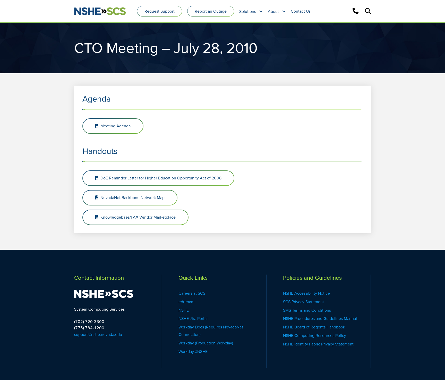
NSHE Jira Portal (193, 318)
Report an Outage (211, 11)
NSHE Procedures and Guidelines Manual (320, 318)
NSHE (184, 310)
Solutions (247, 11)
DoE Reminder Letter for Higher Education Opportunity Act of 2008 (160, 178)
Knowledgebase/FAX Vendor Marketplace (137, 217)
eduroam (186, 302)
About (273, 11)
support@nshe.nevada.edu (98, 334)
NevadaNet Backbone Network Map (132, 198)
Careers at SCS (191, 293)
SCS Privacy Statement (303, 302)
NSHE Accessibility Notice (306, 293)
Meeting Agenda (115, 126)
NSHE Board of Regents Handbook (314, 327)
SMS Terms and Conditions (307, 310)
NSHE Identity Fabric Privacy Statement (318, 344)
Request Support (159, 11)
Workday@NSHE (193, 351)
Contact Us (301, 11)
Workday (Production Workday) (206, 343)
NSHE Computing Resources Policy (314, 335)
